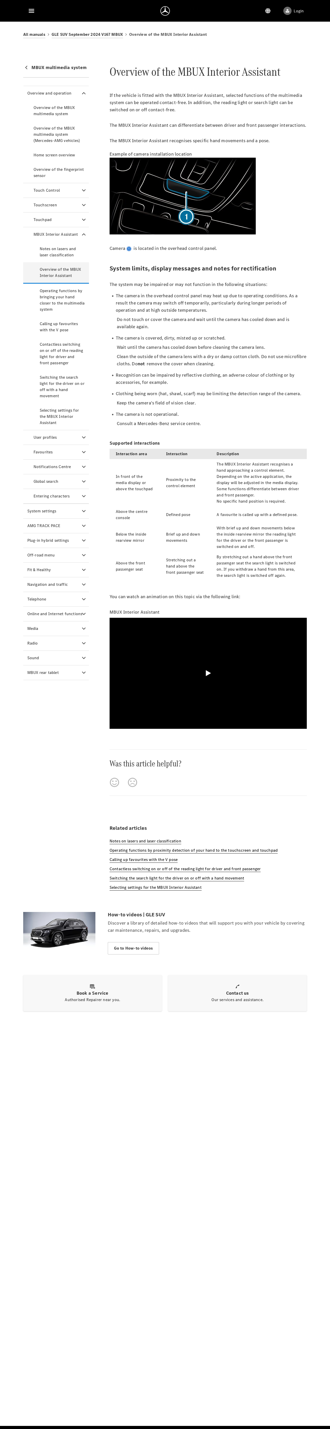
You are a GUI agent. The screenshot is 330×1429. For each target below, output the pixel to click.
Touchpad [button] (43, 219)
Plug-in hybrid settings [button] (48, 540)
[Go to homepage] (165, 11)
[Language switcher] (268, 11)
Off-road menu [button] (41, 555)
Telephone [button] (36, 599)
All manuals (34, 34)
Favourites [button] (43, 452)
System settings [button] (41, 511)
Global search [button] (46, 481)
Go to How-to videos (133, 948)
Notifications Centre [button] (52, 466)
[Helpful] (114, 782)
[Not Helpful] (132, 782)
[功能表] (31, 10)
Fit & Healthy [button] (39, 569)
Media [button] (32, 628)
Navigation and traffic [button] (47, 584)
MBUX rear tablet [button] (43, 672)
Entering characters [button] (52, 496)
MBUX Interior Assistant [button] (56, 234)
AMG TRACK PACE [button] (44, 525)
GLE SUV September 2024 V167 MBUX (87, 34)
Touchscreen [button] (45, 205)
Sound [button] (33, 658)
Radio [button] (32, 643)
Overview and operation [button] (49, 93)
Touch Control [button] (47, 190)
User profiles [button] (45, 437)
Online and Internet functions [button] (54, 613)
